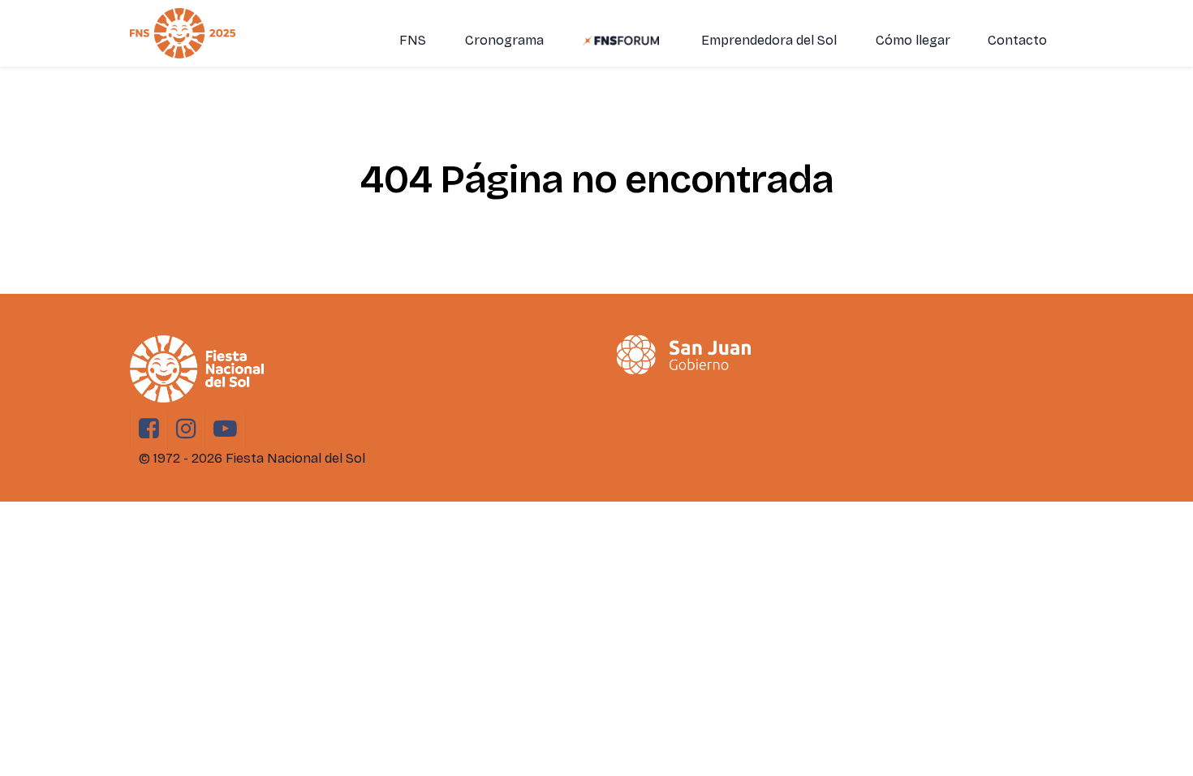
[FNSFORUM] (622, 40)
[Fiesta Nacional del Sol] (182, 33)
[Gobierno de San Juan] (684, 354)
